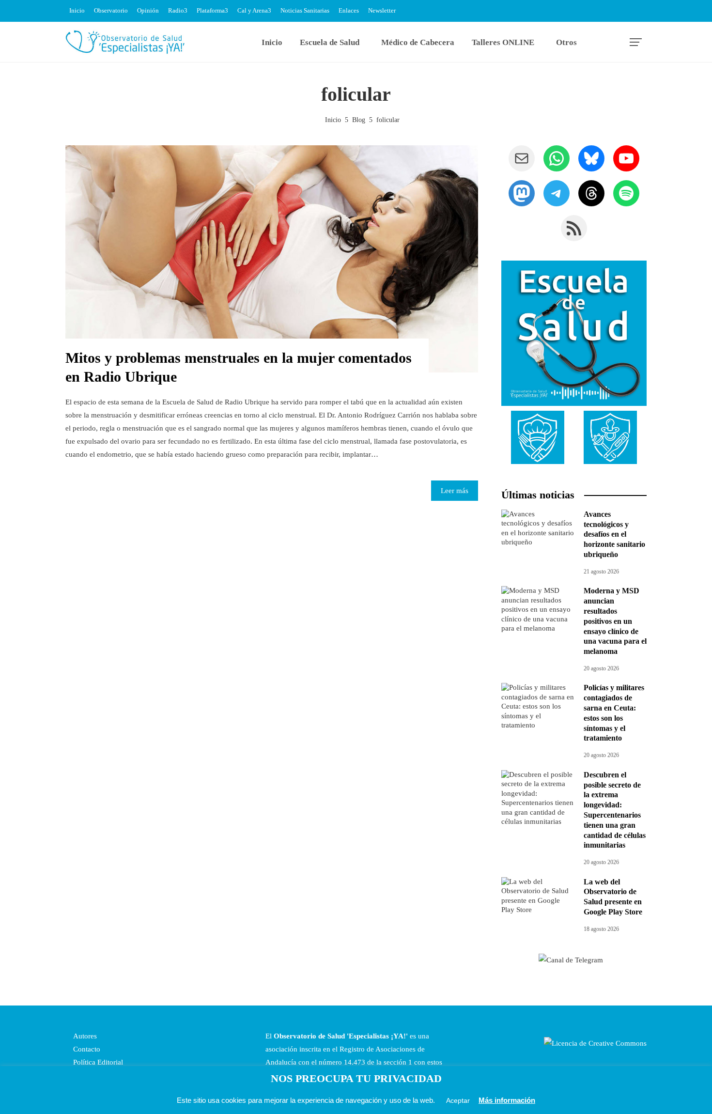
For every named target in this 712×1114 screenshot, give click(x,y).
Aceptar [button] (458, 1100)
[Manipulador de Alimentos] (537, 437)
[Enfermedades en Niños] (610, 437)
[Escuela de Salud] (574, 333)
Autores (84, 1036)
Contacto (85, 1049)
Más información (507, 1100)
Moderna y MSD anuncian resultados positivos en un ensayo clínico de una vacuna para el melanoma (615, 621)
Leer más (454, 491)
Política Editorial (97, 1062)
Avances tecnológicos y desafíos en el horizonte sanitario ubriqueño (614, 534)
